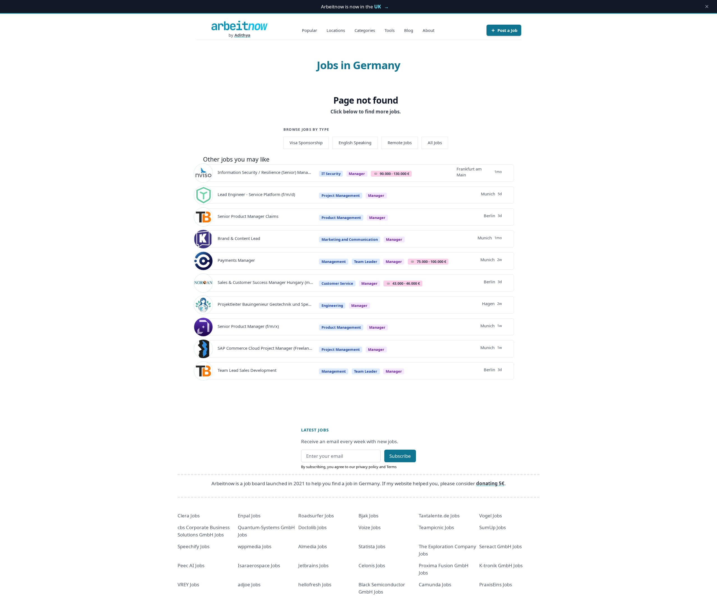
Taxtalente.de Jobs (439, 515)
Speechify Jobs (193, 546)
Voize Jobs (369, 527)
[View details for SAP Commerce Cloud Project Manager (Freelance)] (203, 348)
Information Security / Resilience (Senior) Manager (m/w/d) (265, 172)
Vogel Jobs (490, 515)
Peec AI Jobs (191, 565)
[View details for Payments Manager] (203, 260)
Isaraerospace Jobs (259, 565)
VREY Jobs (188, 584)
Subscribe (400, 456)
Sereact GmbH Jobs (500, 546)
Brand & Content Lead (239, 238)
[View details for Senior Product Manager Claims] (203, 217)
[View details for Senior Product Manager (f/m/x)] (203, 327)
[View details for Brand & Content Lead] (203, 239)
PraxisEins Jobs (495, 584)
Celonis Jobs (371, 565)
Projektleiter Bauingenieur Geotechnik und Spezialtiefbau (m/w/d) (265, 304)
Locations (336, 30)
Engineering (332, 305)
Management (334, 261)
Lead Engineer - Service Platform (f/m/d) (256, 194)
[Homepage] (239, 25)
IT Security (331, 173)
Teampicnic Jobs (436, 527)
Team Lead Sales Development (247, 370)
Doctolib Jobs (312, 527)
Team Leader (365, 261)
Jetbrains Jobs (313, 565)
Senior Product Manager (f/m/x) (248, 326)
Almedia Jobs (312, 546)
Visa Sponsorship (306, 142)
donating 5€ (490, 483)
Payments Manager (236, 260)
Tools (390, 30)
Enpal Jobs (249, 515)
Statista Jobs (371, 546)
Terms (392, 466)
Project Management (341, 195)
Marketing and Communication (350, 239)
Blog (408, 30)
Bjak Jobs (368, 515)
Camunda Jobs (435, 584)
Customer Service (337, 283)
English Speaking (355, 142)
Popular (309, 30)
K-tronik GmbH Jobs (501, 565)
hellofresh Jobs (314, 584)
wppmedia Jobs (254, 546)
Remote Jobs (400, 142)
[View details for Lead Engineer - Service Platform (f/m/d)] (203, 195)
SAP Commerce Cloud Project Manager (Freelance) (265, 348)
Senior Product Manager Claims (248, 216)
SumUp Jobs (492, 527)
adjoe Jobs (249, 584)
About (428, 30)
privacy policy (367, 466)
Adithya (242, 35)
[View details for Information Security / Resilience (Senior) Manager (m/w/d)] (203, 173)
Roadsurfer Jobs (316, 515)
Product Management (341, 217)
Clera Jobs (189, 515)
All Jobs (435, 142)
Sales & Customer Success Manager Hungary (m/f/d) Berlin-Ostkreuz (265, 282)
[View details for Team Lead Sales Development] (203, 370)
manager (357, 173)
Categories (365, 30)
